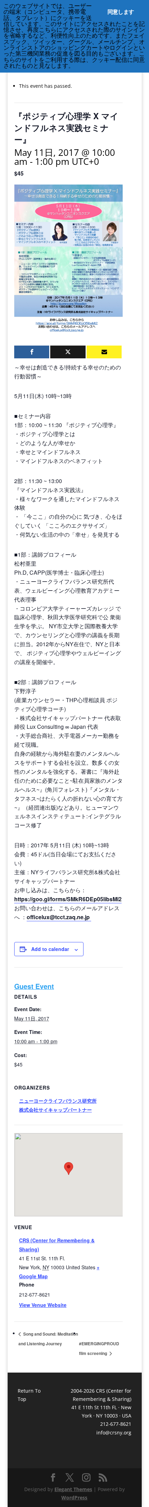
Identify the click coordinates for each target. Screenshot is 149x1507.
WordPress (74, 1497)
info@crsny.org (113, 1432)
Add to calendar (50, 948)
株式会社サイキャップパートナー (55, 1109)
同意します (120, 12)
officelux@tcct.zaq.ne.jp (59, 917)
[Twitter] (67, 352)
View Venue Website (43, 1304)
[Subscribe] (104, 352)
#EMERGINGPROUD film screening (99, 1348)
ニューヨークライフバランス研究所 (58, 1100)
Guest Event (34, 986)
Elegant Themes (73, 1489)
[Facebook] (31, 352)
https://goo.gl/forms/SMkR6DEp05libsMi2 (68, 899)
